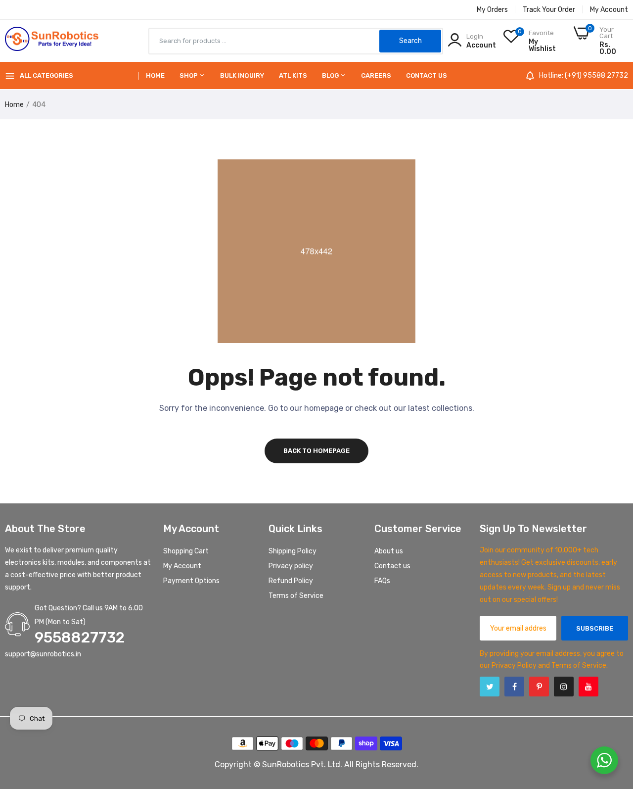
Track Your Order (549, 9)
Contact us (426, 75)
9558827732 (80, 637)
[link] (613, 717)
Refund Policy (291, 581)
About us (388, 551)
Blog (331, 75)
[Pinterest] (539, 686)
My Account (609, 9)
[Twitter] (489, 686)
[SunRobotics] (52, 41)
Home (155, 75)
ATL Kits (293, 75)
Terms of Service (296, 596)
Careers (376, 75)
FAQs (382, 581)
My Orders (492, 9)
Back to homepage (316, 450)
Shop (189, 75)
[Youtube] (588, 686)
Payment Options (191, 581)
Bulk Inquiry (242, 75)
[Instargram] (564, 686)
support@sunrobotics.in (43, 654)
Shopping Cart (186, 551)
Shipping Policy (292, 551)
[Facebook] (514, 686)
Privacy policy (291, 566)
